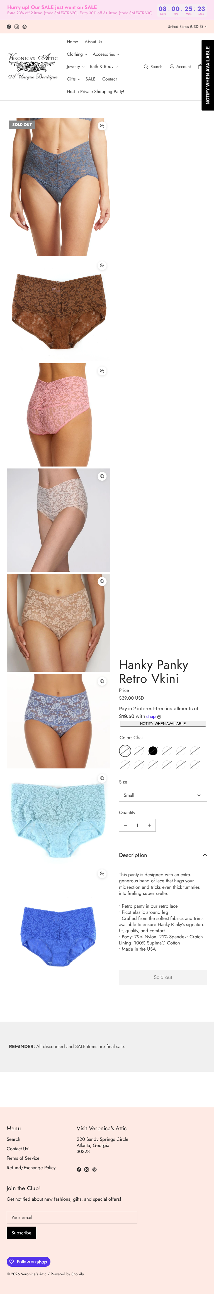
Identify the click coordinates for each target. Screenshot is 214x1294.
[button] (76, 54)
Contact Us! (18, 1148)
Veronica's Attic (34, 1274)
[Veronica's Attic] (32, 66)
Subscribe (21, 1232)
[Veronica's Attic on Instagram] (17, 27)
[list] (58, 561)
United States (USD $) (185, 26)
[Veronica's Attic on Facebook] (9, 27)
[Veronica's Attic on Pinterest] (24, 27)
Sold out (163, 977)
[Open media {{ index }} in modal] (58, 187)
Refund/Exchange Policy (31, 1167)
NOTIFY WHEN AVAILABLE (163, 724)
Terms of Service (23, 1158)
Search (13, 1139)
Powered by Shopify (67, 1274)
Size (123, 782)
